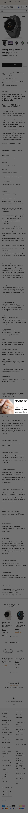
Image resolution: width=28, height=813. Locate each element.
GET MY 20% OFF (21, 409)
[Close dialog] (27, 399)
